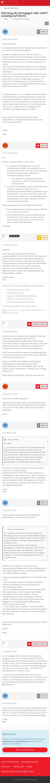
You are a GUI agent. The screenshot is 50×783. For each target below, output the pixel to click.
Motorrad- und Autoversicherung (20, 299)
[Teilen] (47, 23)
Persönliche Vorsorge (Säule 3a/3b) (20, 302)
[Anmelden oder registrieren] (41, 3)
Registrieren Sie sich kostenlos (14, 741)
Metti (6, 19)
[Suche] (35, 3)
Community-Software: (25, 780)
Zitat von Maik (13, 439)
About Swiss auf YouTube (31, 310)
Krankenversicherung (15, 293)
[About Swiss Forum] (9, 3)
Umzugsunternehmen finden (18, 290)
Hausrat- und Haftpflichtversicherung (21, 296)
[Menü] (47, 3)
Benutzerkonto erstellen (25, 750)
